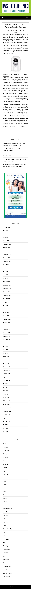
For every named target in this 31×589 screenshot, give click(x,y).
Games (5, 494)
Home (4, 505)
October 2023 (6, 332)
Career (5, 460)
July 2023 (5, 343)
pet (4, 532)
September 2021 (7, 418)
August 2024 (6, 298)
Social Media (6, 549)
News (4, 525)
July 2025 (5, 268)
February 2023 (7, 360)
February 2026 (7, 244)
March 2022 (6, 397)
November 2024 (7, 288)
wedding (5, 580)
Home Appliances (7, 508)
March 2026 (6, 240)
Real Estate (6, 539)
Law (4, 518)
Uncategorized (7, 566)
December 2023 (7, 326)
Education (5, 474)
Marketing (5, 522)
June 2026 (5, 234)
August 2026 (6, 227)
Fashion (5, 481)
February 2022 (7, 401)
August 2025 (6, 264)
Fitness (5, 488)
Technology (6, 559)
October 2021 (6, 414)
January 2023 (6, 363)
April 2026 (6, 237)
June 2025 (5, 271)
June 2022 (5, 387)
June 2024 (5, 305)
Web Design (6, 569)
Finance (5, 484)
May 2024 (5, 309)
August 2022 (6, 380)
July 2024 (5, 302)
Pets (4, 535)
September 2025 (7, 261)
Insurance (5, 515)
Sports (4, 556)
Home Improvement (8, 512)
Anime (4, 443)
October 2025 (6, 257)
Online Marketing (7, 528)
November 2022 (7, 370)
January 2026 (6, 247)
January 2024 (6, 322)
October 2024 (6, 292)
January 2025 (6, 281)
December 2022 (7, 366)
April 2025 (6, 278)
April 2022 (6, 394)
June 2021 (5, 428)
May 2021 (5, 431)
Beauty (5, 454)
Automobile (6, 450)
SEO (4, 542)
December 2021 (7, 407)
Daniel (15, 32)
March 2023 (6, 356)
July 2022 (5, 384)
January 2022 (6, 404)
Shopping (5, 546)
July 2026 (5, 230)
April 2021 (6, 435)
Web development (7, 573)
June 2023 (5, 346)
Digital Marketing (7, 471)
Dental (5, 467)
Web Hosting (6, 576)
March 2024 (6, 315)
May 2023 (5, 349)
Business (5, 457)
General (5, 498)
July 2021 (5, 424)
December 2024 (7, 285)
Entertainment (6, 477)
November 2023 (7, 329)
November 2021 (7, 411)
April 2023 (6, 353)
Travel (4, 563)
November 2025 (7, 254)
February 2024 (7, 319)
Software (5, 552)
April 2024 (6, 312)
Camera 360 (6, 76)
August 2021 (6, 421)
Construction (6, 464)
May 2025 (5, 275)
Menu (27, 17)
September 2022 (7, 377)
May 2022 (5, 390)
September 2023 (7, 336)
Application (6, 447)
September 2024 (7, 295)
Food (4, 491)
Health (5, 501)
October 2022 (6, 373)
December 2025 (7, 251)
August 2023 (6, 339)
